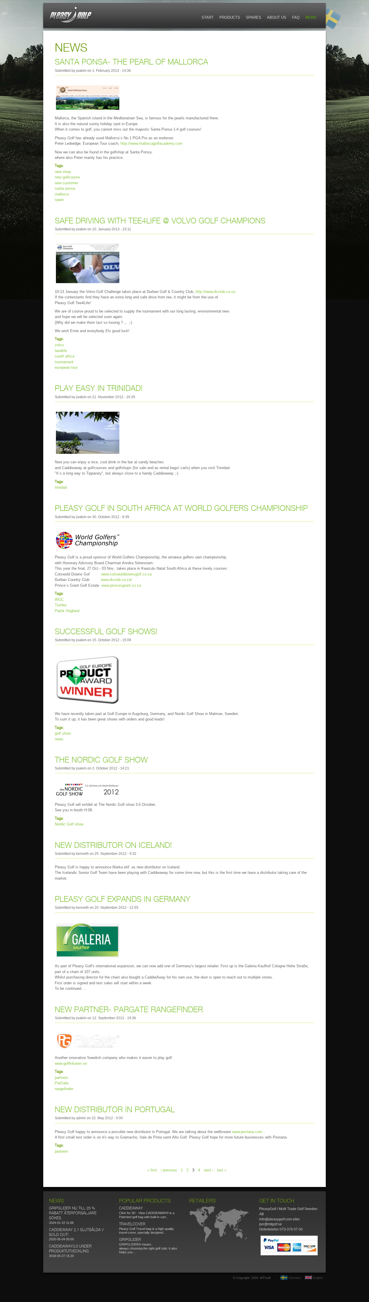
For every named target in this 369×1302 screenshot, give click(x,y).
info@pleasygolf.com (275, 1219)
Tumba (60, 605)
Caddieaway (131, 1208)
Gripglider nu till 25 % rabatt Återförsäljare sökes (73, 1213)
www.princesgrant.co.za (121, 585)
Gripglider (130, 1240)
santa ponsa (65, 188)
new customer (66, 183)
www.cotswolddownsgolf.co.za (126, 574)
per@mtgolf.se (270, 1224)
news (59, 739)
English (317, 1278)
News (311, 17)
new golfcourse (67, 177)
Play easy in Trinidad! (99, 389)
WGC (59, 599)
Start (208, 17)
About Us (276, 17)
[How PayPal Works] (289, 1254)
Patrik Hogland (67, 611)
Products (229, 17)
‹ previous (169, 1170)
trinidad (61, 487)
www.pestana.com (247, 1132)
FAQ (296, 17)
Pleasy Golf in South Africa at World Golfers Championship (181, 509)
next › (208, 1170)
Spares (253, 17)
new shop (63, 172)
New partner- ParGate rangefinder (129, 1010)
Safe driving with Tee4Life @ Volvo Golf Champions (160, 221)
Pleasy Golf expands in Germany (123, 899)
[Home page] (70, 23)
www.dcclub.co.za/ (116, 579)
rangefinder (64, 1089)
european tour (66, 367)
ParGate (62, 1083)
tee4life (61, 351)
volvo (59, 345)
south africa (64, 356)
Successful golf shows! (106, 632)
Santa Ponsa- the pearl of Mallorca (131, 62)
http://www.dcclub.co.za (215, 291)
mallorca (62, 194)
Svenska (294, 1278)
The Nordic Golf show (101, 760)
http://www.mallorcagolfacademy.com (151, 143)
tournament (64, 362)
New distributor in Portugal (115, 1110)
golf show (63, 733)
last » (221, 1170)
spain (59, 199)
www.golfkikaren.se (71, 1063)
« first (152, 1170)
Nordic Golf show (69, 824)
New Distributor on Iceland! (113, 846)
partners (61, 1077)
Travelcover (132, 1224)
